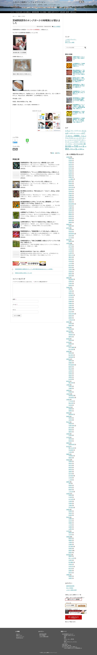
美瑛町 (70, 171)
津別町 (70, 201)
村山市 (70, 246)
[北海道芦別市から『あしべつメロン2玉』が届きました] (16, 184)
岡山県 (68, 422)
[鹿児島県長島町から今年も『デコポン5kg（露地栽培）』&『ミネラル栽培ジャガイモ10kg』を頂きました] (16, 204)
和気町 (70, 423)
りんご (83, 136)
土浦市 (70, 305)
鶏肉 (81, 149)
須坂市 (70, 375)
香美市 (70, 469)
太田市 (70, 323)
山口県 (68, 437)
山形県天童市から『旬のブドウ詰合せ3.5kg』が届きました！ (38, 221)
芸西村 (70, 461)
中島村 (70, 283)
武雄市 (70, 495)
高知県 (68, 459)
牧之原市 (71, 355)
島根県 (68, 416)
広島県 (68, 433)
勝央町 (70, 429)
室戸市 (70, 473)
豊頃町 (70, 183)
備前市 (70, 431)
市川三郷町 (71, 347)
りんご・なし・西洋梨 (69, 639)
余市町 (70, 166)
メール (15, 304)
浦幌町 (70, 199)
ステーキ (81, 138)
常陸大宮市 (71, 313)
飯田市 (70, 366)
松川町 (70, 379)
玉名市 (70, 520)
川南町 (70, 542)
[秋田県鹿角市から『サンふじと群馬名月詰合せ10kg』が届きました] (16, 175)
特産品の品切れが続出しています (23, 273)
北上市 (70, 237)
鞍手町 (70, 487)
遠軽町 (70, 222)
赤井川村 (71, 187)
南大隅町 (71, 562)
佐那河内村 (71, 444)
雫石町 (70, 231)
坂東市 (70, 317)
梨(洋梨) (68, 146)
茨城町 (70, 301)
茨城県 (68, 287)
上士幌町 (71, 179)
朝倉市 (70, 489)
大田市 (70, 420)
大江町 (70, 251)
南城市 (70, 576)
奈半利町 (71, 475)
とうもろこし (78, 133)
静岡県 (68, 351)
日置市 (70, 560)
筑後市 (70, 485)
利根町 (70, 303)
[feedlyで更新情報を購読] (80, 2)
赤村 (70, 483)
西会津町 (71, 279)
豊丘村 (70, 369)
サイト (14, 309)
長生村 (70, 329)
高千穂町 (71, 546)
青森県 (68, 224)
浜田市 (70, 418)
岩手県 (68, 228)
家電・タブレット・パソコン (70, 641)
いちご (67, 130)
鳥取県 (68, 412)
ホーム (12, 12)
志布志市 (71, 566)
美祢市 (70, 438)
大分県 (68, 531)
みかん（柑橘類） (74, 136)
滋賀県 (68, 390)
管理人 (58, 153)
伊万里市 (71, 507)
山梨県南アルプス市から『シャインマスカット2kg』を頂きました (39, 212)
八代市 (70, 525)
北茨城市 (71, 295)
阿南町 (70, 373)
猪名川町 (71, 403)
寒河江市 (71, 255)
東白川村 (71, 382)
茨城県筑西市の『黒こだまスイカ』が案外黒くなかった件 (37, 162)
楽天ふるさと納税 (69, 42)
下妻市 (70, 291)
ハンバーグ (77, 140)
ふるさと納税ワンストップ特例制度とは (73, 648)
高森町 (70, 362)
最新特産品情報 (35, 12)
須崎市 (70, 471)
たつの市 (71, 401)
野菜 (71, 149)
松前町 (70, 173)
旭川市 (70, 168)
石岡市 (70, 309)
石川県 (68, 342)
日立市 (70, 311)
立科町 (70, 371)
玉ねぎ (80, 146)
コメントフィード (20, 636)
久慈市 (70, 229)
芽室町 (70, 210)
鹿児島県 (68, 554)
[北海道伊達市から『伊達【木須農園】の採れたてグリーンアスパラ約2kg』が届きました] (16, 243)
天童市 (70, 269)
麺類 (83, 149)
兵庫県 (68, 399)
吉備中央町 (71, 425)
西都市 (70, 552)
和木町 (70, 441)
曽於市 (70, 572)
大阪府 (68, 394)
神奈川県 (68, 331)
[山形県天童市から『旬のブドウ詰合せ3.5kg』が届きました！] (16, 224)
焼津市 (70, 353)
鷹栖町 (70, 214)
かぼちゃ (80, 130)
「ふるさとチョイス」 (71, 39)
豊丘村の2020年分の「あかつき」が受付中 (32, 251)
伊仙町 (70, 564)
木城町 (70, 544)
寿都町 (70, 177)
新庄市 (70, 259)
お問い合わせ (73, 12)
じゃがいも (71, 133)
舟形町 (70, 271)
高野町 (70, 410)
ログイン (18, 634)
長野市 (70, 360)
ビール (65, 642)
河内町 (70, 299)
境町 (70, 289)
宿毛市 (70, 465)
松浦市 (70, 511)
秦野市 (70, 336)
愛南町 (70, 457)
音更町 (70, 218)
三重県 (68, 384)
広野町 (70, 281)
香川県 (68, 446)
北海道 (68, 157)
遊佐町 (70, 275)
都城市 (70, 550)
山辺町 (70, 253)
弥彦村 (70, 340)
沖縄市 (70, 578)
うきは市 (71, 491)
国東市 (70, 532)
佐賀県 (68, 493)
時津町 (70, 515)
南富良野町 (71, 203)
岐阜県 (68, 381)
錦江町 (70, 568)
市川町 (70, 405)
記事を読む (22, 168)
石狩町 (70, 191)
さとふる (67, 41)
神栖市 (70, 293)
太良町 (70, 501)
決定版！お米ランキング (53, 12)
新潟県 (68, 338)
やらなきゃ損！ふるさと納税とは (23, 12)
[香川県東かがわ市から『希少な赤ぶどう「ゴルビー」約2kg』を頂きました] (16, 193)
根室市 (70, 181)
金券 (74, 149)
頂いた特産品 (43, 12)
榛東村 (70, 325)
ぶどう (65, 640)
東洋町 (70, 467)
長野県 (68, 359)
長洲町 (70, 527)
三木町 (70, 452)
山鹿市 (70, 529)
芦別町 (70, 162)
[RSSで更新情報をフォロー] (83, 2)
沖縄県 (68, 574)
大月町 (70, 477)
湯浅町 (70, 408)
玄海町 (70, 503)
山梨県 (68, 345)
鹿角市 (70, 241)
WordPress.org (19, 637)
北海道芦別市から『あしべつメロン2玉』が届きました (36, 181)
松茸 (79, 144)
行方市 (70, 297)
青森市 (70, 226)
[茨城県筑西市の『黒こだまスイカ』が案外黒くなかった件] (16, 165)
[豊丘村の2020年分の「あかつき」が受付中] (16, 254)
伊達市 (70, 158)
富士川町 (71, 349)
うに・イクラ (74, 130)
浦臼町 (70, 212)
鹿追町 (70, 193)
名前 (14, 299)
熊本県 (68, 517)
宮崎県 (68, 536)
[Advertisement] (24, 122)
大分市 (70, 534)
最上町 (70, 265)
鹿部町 (70, 175)
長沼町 (70, 160)
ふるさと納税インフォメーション (29, 2)
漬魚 (73, 146)
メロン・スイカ (73, 144)
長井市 (70, 267)
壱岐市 (70, 513)
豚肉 (53, 153)
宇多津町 (71, 450)
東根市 (70, 273)
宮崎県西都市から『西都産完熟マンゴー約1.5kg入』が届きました (39, 231)
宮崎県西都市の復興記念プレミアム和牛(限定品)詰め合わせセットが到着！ (34, 269)
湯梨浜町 (71, 414)
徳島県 (68, 443)
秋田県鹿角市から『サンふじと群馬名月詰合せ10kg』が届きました (39, 172)
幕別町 (70, 197)
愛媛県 (68, 454)
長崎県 (68, 509)
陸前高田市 (71, 233)
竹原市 (70, 435)
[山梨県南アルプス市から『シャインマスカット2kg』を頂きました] (16, 215)
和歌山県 (68, 407)
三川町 (70, 249)
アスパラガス (69, 138)
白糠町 (70, 195)
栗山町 (70, 189)
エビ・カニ (76, 138)
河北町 (70, 261)
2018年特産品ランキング (67, 634)
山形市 (70, 244)
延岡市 (70, 538)
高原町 (70, 548)
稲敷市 (70, 307)
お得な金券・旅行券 (64, 12)
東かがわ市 (71, 448)
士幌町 (70, 208)
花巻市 (70, 235)
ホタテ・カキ (78, 142)
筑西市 (70, 315)
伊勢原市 (71, 334)
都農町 (70, 540)
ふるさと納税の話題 (71, 590)
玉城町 (70, 388)
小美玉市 (71, 320)
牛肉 (76, 146)
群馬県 (68, 322)
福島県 (68, 277)
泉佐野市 (71, 395)
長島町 (70, 570)
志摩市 (70, 386)
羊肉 (85, 146)
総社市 (70, 427)
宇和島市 (71, 455)
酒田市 (70, 257)
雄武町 (70, 220)
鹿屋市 (70, 556)
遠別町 (70, 216)
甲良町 (70, 392)
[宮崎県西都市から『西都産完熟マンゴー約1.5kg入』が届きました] (16, 234)
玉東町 (70, 518)
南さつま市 (71, 558)
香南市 (70, 463)
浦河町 (70, 185)
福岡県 (68, 481)
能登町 (70, 343)
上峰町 (70, 505)
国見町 (70, 285)
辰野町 (70, 377)
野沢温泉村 (71, 364)
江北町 (70, 497)
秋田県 (68, 239)
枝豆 (81, 144)
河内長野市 (71, 397)
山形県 (68, 243)
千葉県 (68, 327)
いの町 (70, 479)
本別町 (70, 206)
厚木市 (70, 332)
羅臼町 (70, 164)
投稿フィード (19, 635)
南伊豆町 (71, 357)
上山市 (70, 263)
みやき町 (71, 499)
